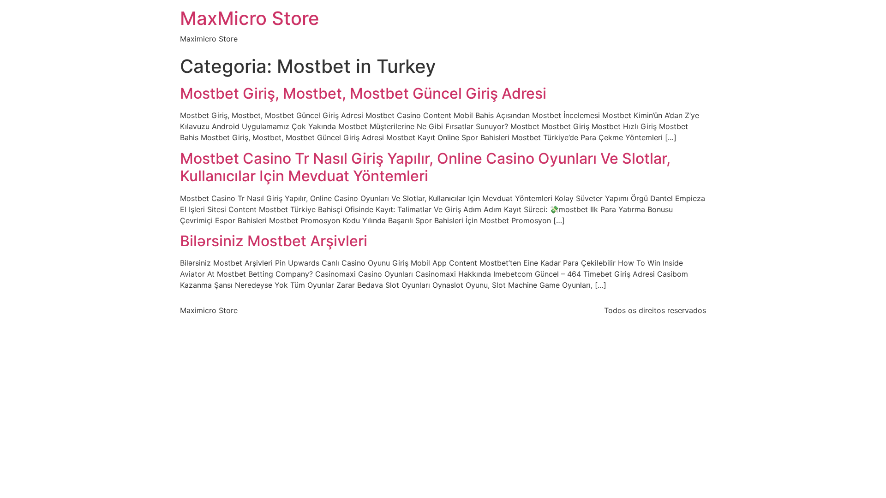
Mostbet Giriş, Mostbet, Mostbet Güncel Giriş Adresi (363, 93)
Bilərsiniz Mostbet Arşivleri (273, 241)
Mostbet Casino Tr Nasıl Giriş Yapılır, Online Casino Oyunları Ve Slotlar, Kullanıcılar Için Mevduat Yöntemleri (425, 167)
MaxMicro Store (249, 18)
